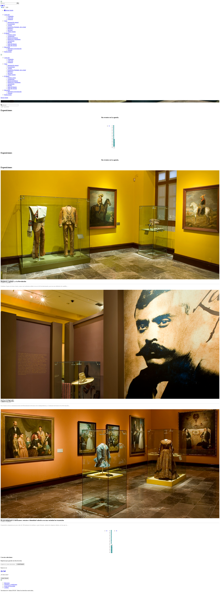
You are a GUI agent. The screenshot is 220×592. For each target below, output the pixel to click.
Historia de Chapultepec (14, 39)
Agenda (10, 25)
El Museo (6, 33)
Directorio (7, 583)
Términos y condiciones (10, 584)
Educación (7, 47)
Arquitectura (11, 36)
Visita (5, 21)
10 (114, 140)
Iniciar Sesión (9, 10)
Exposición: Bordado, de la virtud (17, 27)
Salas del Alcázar (12, 45)
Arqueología (11, 41)
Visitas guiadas (12, 31)
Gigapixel (10, 19)
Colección (7, 14)
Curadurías (10, 16)
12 (114, 143)
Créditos (6, 587)
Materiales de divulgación (14, 48)
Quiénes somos (12, 34)
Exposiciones (11, 24)
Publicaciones (8, 51)
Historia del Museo (13, 38)
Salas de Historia (12, 44)
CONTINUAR (20, 564)
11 (114, 141)
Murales (10, 42)
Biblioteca (10, 28)
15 (114, 147)
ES (3, 7)
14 (114, 146)
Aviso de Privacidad (9, 586)
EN (7, 7)
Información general (13, 22)
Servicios (10, 30)
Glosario (10, 50)
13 (114, 144)
